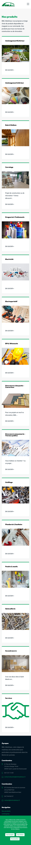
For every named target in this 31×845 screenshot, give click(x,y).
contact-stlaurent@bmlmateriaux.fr (14, 777)
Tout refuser (20, 834)
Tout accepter (10, 834)
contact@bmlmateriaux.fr (12, 800)
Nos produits (6, 811)
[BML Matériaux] (8, 4)
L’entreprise (6, 814)
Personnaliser (15, 839)
